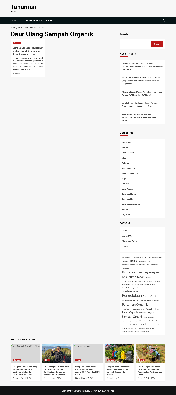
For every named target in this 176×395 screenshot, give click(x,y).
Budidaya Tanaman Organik (154, 257)
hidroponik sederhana (128, 264)
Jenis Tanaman (128, 168)
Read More (16, 74)
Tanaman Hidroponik (131, 204)
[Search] (163, 20)
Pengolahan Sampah (139, 300)
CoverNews (96, 390)
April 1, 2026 (150, 378)
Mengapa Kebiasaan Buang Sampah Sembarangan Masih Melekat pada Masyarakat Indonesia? (142, 66)
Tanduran (126, 209)
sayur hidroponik (140, 321)
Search (124, 34)
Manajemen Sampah (153, 281)
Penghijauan (127, 300)
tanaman (124, 325)
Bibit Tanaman (128, 153)
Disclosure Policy (33, 20)
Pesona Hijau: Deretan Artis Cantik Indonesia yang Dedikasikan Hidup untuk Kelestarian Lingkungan (142, 80)
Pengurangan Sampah (154, 300)
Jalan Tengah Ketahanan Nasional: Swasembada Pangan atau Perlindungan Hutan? (139, 117)
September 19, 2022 (28, 54)
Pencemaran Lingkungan (144, 288)
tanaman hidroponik (153, 325)
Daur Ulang (125, 261)
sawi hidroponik (149, 317)
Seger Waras (127, 189)
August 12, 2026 (26, 378)
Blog (124, 158)
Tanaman (23, 7)
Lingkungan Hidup (140, 281)
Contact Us (16, 20)
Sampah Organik (132, 316)
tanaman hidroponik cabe (130, 328)
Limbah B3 (149, 277)
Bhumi (125, 147)
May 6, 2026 (119, 378)
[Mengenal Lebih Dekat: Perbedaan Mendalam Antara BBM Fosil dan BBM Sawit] (88, 353)
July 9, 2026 (56, 378)
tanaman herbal (137, 324)
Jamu (148, 264)
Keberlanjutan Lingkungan (140, 272)
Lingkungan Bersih (127, 281)
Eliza (16, 54)
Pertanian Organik (135, 304)
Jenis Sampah (126, 268)
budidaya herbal (127, 257)
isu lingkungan (140, 264)
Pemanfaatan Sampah (129, 288)
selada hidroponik (151, 321)
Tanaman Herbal (129, 194)
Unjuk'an (126, 214)
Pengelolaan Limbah (130, 291)
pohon (142, 309)
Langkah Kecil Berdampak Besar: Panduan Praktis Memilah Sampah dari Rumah (140, 104)
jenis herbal (154, 264)
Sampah (17, 43)
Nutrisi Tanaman (149, 284)
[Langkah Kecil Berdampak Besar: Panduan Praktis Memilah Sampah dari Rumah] (119, 353)
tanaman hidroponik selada (130, 331)
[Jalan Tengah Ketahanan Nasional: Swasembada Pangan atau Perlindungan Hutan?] (150, 353)
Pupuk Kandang (152, 309)
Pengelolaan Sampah (139, 295)
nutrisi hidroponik (137, 284)
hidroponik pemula (144, 261)
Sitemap (49, 20)
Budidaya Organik (138, 257)
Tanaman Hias (128, 199)
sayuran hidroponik (128, 321)
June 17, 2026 (88, 378)
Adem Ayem (127, 142)
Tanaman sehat (144, 331)
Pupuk (124, 178)
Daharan (125, 163)
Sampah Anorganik (147, 312)
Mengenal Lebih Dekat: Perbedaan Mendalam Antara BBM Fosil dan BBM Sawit (142, 93)
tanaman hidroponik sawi (146, 328)
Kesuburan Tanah (133, 277)
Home (124, 231)
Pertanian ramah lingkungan (131, 309)
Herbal (133, 260)
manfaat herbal (126, 284)
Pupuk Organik (130, 312)
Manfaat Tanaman (130, 173)
